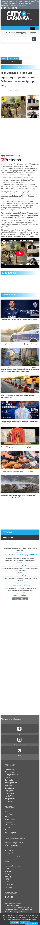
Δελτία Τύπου (10, 850)
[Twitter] (5, 8)
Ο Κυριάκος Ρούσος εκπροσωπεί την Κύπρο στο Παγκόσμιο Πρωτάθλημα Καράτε (19, 422)
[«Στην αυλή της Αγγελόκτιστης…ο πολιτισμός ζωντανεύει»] (20, 436)
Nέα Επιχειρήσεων (11, 845)
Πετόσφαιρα (9, 827)
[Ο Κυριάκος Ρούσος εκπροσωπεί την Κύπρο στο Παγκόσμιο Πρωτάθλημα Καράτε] (20, 410)
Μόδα (7, 882)
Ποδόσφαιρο (24, 555)
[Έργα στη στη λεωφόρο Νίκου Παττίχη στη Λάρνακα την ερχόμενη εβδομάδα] (20, 384)
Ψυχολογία (9, 871)
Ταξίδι (7, 879)
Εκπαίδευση (9, 788)
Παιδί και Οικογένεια (12, 866)
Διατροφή (8, 876)
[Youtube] (9, 8)
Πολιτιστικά (9, 793)
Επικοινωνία (21, 6)
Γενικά (7, 777)
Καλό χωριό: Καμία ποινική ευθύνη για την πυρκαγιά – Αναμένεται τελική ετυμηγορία (18, 496)
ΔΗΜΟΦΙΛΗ (8, 537)
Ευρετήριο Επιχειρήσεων (14, 842)
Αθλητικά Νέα (6, 555)
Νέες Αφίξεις (9, 848)
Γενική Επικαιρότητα (20, 565)
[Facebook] (2, 8)
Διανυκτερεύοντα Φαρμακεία (19, 1)
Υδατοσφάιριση (10, 830)
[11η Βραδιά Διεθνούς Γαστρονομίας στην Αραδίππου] (20, 460)
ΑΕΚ (6, 811)
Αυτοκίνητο (9, 887)
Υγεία (7, 868)
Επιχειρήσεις (9, 790)
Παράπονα (4, 1)
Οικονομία (9, 780)
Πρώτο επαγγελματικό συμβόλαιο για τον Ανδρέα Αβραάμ (19, 320)
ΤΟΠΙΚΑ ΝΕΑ (13, 58)
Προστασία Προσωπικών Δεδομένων (18, 907)
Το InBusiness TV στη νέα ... (10, 62)
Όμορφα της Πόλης (12, 775)
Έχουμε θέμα (9, 772)
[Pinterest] (17, 8)
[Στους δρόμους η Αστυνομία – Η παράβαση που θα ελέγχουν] (20, 332)
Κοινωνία (8, 785)
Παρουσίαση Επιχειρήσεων (15, 856)
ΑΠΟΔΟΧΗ (14, 922)
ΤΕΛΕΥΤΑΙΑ (7, 532)
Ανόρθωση (16, 555)
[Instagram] (13, 8)
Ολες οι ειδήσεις (20, 599)
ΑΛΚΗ (7, 816)
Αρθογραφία (5, 6)
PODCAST (8, 801)
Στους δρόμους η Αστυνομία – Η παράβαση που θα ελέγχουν (20, 344)
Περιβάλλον (9, 796)
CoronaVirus (9, 769)
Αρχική (4, 58)
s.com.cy (16, 155)
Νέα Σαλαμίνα (10, 819)
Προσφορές (9, 853)
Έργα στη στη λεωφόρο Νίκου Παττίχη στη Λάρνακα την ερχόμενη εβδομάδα (18, 396)
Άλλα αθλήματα (10, 832)
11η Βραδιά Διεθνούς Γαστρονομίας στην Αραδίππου (17, 471)
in (6, 155)
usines (10, 155)
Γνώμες (13, 6)
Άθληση (8, 874)
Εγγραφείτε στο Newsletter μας (20, 3)
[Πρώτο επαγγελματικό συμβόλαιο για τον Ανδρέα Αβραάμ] (20, 308)
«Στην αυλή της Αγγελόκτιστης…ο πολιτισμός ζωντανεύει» (19, 447)
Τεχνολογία (9, 884)
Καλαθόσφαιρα (10, 824)
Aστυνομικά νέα (15, 585)
